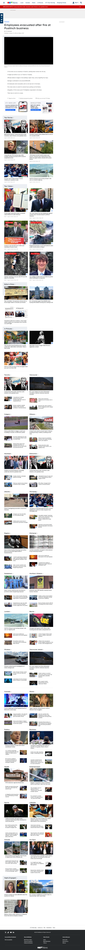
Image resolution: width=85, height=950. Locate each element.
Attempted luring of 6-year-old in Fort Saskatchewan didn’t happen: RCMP (45, 477)
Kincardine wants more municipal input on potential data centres (19, 642)
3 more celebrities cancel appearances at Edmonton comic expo (15, 709)
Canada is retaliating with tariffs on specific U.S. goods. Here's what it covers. (40, 747)
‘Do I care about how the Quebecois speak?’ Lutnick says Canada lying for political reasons (41, 215)
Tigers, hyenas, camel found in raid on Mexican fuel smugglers (39, 709)
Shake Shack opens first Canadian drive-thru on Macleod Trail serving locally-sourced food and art (20, 445)
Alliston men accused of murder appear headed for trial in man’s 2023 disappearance (45, 642)
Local (21, 2)
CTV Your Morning (50, 2)
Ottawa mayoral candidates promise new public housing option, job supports (45, 439)
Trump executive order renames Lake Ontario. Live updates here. (14, 392)
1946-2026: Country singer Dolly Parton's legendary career (39, 346)
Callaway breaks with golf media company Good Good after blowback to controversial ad (15, 820)
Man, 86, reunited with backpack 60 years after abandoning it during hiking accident (44, 716)
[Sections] (4, 2)
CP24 (44, 939)
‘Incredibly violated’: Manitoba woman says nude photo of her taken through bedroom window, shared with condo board (45, 518)
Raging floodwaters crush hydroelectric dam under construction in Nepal (41, 246)
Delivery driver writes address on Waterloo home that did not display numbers (15, 915)
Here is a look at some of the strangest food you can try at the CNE (16, 367)
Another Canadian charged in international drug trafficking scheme (40, 550)
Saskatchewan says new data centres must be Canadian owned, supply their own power (20, 604)
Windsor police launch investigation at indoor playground (14, 667)
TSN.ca (45, 942)
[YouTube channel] (11, 932)
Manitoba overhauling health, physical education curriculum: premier (45, 526)
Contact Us (40, 927)
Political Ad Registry (28, 942)
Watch (33, 2)
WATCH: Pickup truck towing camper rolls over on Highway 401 (15, 629)
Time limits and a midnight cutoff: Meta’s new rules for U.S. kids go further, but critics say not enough (41, 857)
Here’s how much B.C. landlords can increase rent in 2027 (45, 400)
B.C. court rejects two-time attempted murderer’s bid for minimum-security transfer (39, 393)
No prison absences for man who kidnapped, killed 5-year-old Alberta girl (20, 438)
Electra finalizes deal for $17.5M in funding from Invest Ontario (45, 604)
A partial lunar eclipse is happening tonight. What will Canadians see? (45, 564)
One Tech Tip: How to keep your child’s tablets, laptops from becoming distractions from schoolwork (41, 820)
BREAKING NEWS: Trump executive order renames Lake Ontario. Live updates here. (15, 135)
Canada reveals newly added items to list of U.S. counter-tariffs (41, 135)
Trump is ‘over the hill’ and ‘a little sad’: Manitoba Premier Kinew (14, 246)
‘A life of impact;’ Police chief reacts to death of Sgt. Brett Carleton (45, 635)
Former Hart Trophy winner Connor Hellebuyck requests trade (13, 179)
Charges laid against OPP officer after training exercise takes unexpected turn (40, 629)
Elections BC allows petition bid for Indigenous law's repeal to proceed (45, 407)
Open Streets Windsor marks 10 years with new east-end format (20, 673)
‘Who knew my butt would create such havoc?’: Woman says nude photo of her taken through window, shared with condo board (40, 157)
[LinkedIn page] (13, 932)
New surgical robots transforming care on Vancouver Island (43, 682)
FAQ (44, 927)
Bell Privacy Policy (28, 939)
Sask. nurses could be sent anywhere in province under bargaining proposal (19, 566)
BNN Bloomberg (46, 941)
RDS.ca (64, 942)
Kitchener (6, 21)
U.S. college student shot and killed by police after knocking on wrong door (41, 277)
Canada (27, 2)
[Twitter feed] (5, 932)
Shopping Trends (61, 2)
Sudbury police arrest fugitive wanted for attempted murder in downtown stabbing (45, 597)
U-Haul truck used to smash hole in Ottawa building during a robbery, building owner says (40, 432)
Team (54, 927)
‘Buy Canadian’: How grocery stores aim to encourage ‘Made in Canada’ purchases (15, 301)
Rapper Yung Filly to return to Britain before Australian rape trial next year (40, 783)
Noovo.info (65, 939)
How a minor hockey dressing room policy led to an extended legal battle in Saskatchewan (15, 551)
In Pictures (40, 2)
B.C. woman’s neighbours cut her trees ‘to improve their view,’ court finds (40, 895)
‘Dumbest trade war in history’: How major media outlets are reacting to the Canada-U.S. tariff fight (15, 322)
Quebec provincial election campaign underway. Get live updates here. (14, 471)
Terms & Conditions (28, 941)
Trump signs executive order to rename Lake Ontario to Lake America (14, 214)
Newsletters (49, 927)
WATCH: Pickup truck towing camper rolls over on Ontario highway (40, 179)
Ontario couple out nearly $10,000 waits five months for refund (15, 895)
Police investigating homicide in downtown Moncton (15, 509)
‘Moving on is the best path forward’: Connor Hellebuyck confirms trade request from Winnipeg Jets (41, 510)
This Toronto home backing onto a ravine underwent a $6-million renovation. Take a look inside (15, 347)
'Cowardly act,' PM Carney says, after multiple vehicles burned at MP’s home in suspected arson (15, 157)
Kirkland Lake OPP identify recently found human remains (40, 591)
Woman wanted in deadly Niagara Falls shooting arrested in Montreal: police (19, 406)
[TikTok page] (8, 932)
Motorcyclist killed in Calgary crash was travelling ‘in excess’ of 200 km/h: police (14, 431)
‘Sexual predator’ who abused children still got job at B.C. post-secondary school (20, 715)
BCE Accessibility (8, 939)
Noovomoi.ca (65, 941)
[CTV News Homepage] (12, 2)
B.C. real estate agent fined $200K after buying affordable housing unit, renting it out (41, 301)
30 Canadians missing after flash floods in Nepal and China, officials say (15, 856)
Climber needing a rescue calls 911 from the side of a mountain (15, 277)
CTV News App (33, 927)
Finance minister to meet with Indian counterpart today (15, 746)
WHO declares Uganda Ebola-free (14, 782)
